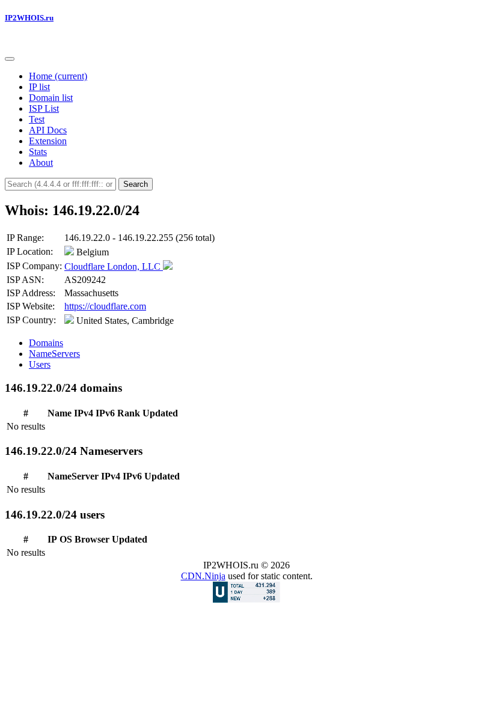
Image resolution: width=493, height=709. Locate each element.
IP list (39, 87)
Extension (48, 141)
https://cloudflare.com (105, 306)
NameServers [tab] (54, 353)
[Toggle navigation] (9, 59)
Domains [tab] (46, 343)
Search (135, 184)
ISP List (44, 108)
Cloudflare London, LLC (113, 266)
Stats (38, 152)
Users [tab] (40, 364)
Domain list (51, 98)
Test (36, 119)
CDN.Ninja (203, 576)
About (41, 162)
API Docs (48, 130)
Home (58, 76)
